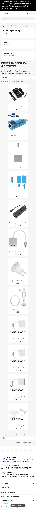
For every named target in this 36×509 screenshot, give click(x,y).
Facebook (2, 450)
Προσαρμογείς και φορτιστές (12, 32)
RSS (12, 450)
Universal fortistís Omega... (18, 107)
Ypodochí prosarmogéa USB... (18, 165)
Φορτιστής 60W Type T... (18, 426)
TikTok (30, 450)
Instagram (25, 450)
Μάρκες (5, 43)
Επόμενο (30, 438)
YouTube (16, 450)
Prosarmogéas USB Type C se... (18, 252)
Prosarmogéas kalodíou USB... (18, 223)
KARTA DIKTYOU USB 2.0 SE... (18, 136)
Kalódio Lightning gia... (18, 310)
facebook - (4, 507)
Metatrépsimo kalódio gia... (18, 194)
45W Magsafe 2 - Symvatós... (18, 339)
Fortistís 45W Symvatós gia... (18, 397)
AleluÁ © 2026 (5, 504)
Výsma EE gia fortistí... (18, 281)
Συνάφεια (18, 77)
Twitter (7, 450)
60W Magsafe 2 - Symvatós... (18, 368)
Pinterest (21, 450)
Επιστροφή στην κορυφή (24, 443)
